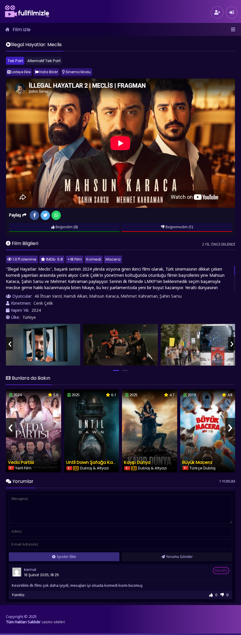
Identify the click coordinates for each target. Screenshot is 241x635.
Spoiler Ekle (66, 556)
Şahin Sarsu (171, 296)
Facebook (34, 215)
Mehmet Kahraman (139, 296)
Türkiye (29, 317)
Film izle (22, 29)
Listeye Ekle (21, 71)
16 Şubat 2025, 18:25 (41, 574)
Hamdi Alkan (75, 296)
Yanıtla (18, 594)
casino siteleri (53, 621)
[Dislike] (222, 594)
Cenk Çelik (43, 303)
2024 (36, 310)
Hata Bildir (48, 71)
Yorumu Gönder (179, 556)
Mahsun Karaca (104, 296)
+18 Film (74, 259)
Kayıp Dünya (137, 462)
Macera (113, 259)
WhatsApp (56, 215)
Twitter (45, 215)
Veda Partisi (21, 462)
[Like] (211, 594)
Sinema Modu (78, 71)
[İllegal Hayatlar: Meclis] (43, 345)
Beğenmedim (176, 226)
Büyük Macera (197, 462)
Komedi (93, 259)
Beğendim (64, 226)
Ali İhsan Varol (48, 296)
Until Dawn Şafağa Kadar (93, 462)
